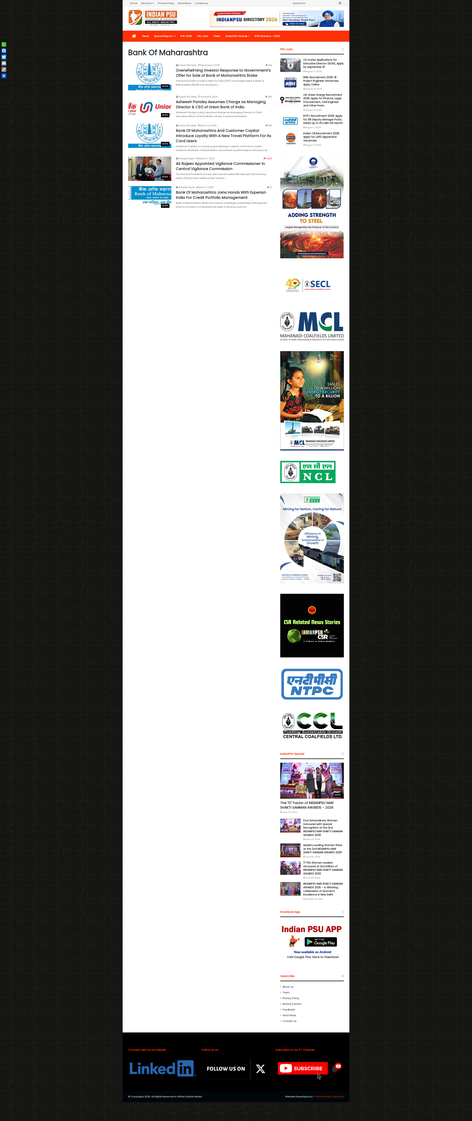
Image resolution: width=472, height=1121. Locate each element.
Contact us (201, 3)
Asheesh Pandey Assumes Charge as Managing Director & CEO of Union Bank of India (221, 104)
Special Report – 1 (164, 36)
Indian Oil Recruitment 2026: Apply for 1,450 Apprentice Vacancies (321, 136)
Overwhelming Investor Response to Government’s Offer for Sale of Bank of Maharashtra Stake (223, 73)
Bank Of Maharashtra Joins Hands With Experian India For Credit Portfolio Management (221, 195)
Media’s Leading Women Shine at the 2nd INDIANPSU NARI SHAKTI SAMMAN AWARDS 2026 (322, 848)
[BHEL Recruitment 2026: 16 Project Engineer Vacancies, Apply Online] (290, 82)
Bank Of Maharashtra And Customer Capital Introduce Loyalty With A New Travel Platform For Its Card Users (223, 135)
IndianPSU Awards (236, 36)
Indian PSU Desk (187, 65)
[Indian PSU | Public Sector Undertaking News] (153, 17)
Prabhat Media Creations (329, 1096)
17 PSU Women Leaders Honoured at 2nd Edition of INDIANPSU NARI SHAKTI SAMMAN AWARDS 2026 (323, 868)
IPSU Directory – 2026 (267, 36)
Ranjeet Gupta (187, 158)
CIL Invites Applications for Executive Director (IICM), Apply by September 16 (323, 63)
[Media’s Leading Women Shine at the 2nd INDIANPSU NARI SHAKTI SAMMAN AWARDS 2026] (290, 850)
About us (146, 3)
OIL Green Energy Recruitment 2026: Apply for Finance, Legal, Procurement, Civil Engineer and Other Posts (322, 100)
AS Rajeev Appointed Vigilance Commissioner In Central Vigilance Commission (220, 166)
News (145, 36)
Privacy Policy (166, 3)
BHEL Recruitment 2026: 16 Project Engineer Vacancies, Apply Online (321, 80)
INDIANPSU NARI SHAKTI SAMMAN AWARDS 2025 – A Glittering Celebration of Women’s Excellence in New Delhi (323, 889)
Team (286, 992)
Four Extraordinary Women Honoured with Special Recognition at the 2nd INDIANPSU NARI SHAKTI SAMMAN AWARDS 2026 (323, 828)
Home (133, 3)
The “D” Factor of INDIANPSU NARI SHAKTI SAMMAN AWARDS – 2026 (307, 805)
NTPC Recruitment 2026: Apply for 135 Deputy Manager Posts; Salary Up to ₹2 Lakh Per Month (323, 119)
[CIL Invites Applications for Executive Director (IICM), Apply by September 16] (290, 65)
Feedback (288, 1009)
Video (217, 36)
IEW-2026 (186, 36)
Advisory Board (291, 1004)
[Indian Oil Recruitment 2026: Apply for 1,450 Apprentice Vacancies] (290, 138)
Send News (184, 3)
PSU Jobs (202, 36)
